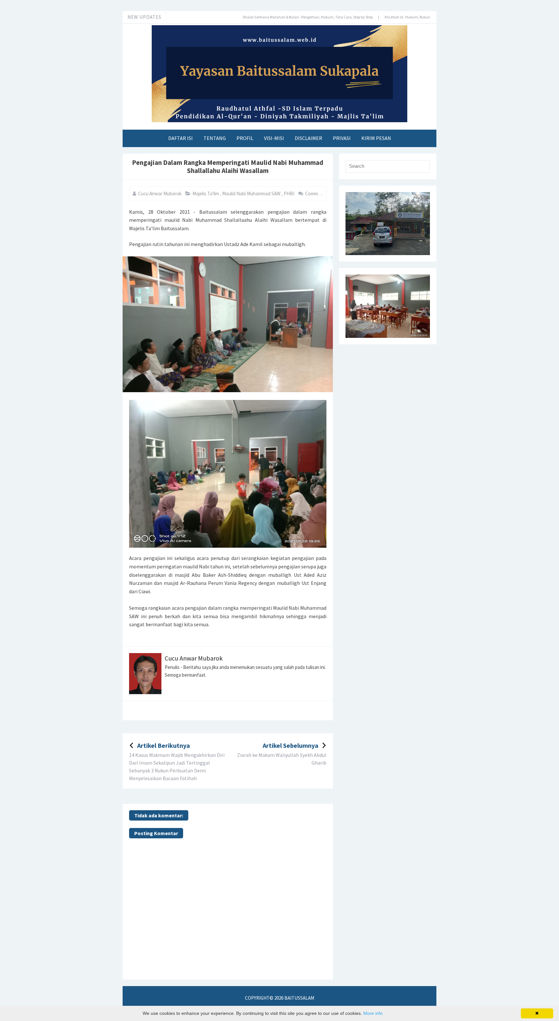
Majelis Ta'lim (206, 193)
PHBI (289, 193)
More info (373, 1013)
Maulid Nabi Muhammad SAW (251, 193)
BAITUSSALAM (299, 998)
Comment (315, 193)
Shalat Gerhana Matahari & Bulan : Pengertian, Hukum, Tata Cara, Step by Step (285, 17)
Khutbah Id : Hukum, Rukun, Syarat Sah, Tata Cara (403, 17)
